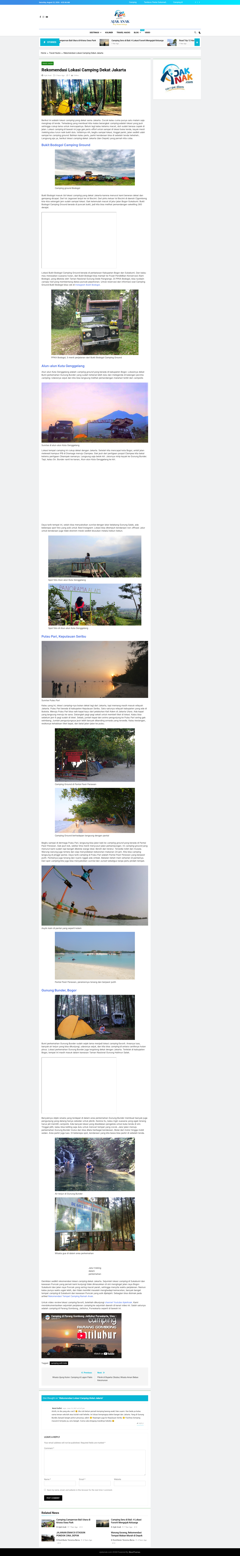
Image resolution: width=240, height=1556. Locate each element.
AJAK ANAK (120, 21)
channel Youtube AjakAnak (118, 1341)
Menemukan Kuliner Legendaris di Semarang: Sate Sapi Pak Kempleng (155, 40)
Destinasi (94, 32)
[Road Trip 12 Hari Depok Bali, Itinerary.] (66, 43)
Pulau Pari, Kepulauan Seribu (64, 636)
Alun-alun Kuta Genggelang (63, 366)
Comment (49, 1487)
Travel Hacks (123, 32)
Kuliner (109, 32)
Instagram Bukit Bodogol (87, 285)
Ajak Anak (48, 75)
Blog (138, 31)
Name (47, 1518)
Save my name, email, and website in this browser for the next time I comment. (80, 1529)
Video (147, 32)
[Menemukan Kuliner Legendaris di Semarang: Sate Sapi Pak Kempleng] (116, 43)
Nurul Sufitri (57, 1447)
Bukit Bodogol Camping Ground (66, 145)
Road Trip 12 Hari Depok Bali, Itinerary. (90, 40)
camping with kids (59, 1402)
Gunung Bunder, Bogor (59, 990)
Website (117, 1518)
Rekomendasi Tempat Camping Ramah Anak (70, 1335)
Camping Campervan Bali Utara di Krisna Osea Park (167, 2)
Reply (141, 1462)
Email (82, 1518)
